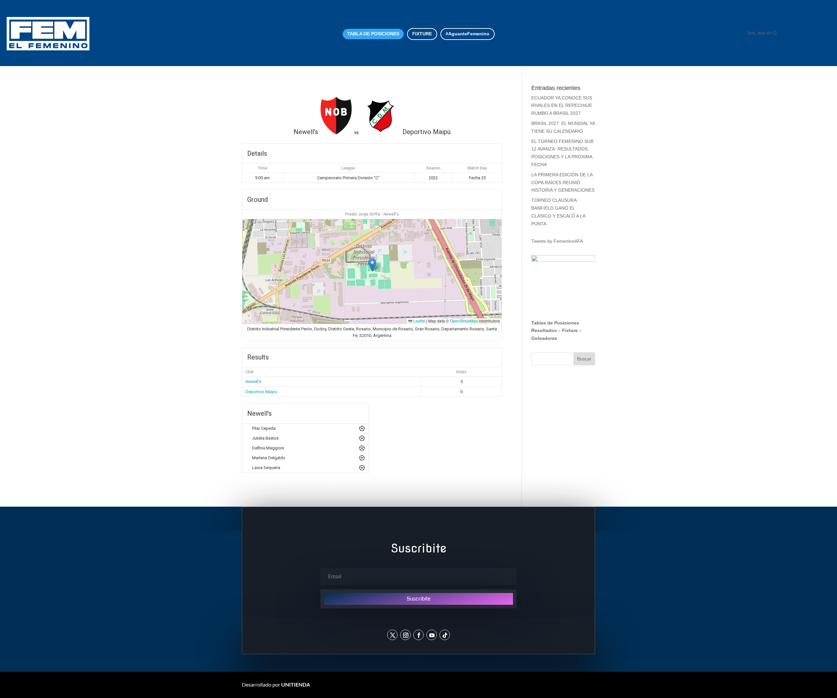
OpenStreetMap (464, 320)
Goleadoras (544, 338)
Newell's (253, 381)
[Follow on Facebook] (418, 635)
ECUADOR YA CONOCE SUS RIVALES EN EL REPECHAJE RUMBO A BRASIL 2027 (561, 105)
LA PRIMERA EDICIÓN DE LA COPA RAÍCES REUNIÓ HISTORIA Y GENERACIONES (562, 182)
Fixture (570, 330)
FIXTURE (422, 33)
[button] (372, 264)
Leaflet (418, 320)
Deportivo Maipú (261, 391)
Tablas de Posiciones (555, 322)
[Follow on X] (392, 635)
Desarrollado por (276, 684)
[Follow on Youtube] (431, 635)
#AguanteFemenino (467, 33)
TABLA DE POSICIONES (373, 33)
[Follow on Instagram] (405, 635)
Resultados (544, 330)
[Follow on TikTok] (444, 635)
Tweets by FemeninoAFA (557, 241)
